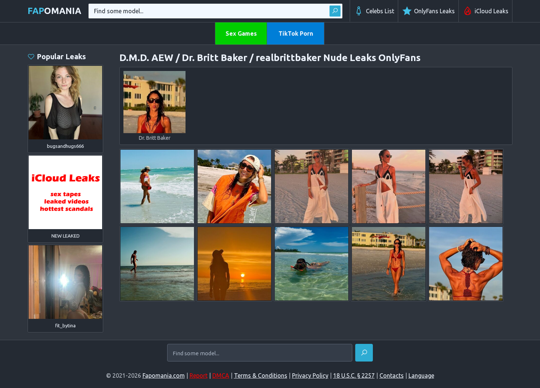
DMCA (220, 375)
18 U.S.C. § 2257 (354, 375)
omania (54, 11)
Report (199, 375)
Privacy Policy (310, 375)
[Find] (335, 11)
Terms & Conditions (260, 375)
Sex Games (241, 33)
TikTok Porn (295, 33)
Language (421, 375)
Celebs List (380, 11)
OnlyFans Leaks (434, 11)
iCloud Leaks (491, 11)
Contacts (391, 375)
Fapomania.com (164, 375)
